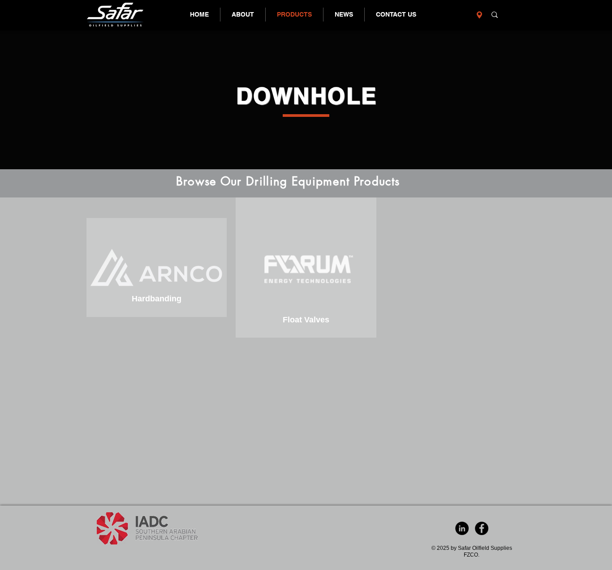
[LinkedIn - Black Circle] (462, 528)
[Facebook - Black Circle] (481, 528)
